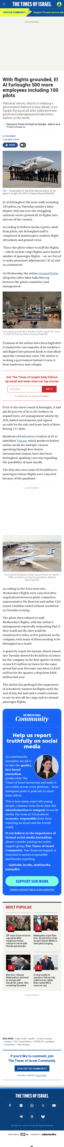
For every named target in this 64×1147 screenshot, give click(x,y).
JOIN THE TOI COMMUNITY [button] (32, 1068)
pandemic (50, 1041)
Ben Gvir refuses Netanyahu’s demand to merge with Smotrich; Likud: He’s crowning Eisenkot (17, 980)
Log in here (41, 1075)
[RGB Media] (25, 1134)
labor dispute (23, 1044)
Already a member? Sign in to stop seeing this (32, 889)
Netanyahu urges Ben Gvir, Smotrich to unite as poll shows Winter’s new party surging (45, 939)
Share (12, 145)
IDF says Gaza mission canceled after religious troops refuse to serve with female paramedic (18, 940)
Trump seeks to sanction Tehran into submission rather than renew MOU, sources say (44, 980)
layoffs (32, 1038)
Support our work (32, 881)
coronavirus (9, 1044)
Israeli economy (44, 1038)
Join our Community (14, 12)
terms (46, 396)
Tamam (22, 441)
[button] (59, 4)
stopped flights (49, 273)
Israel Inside (20, 1038)
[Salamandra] (49, 1134)
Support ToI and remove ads (48, 12)
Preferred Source (16, 127)
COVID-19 (38, 1041)
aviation (8, 1041)
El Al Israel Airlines (23, 1041)
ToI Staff (10, 136)
